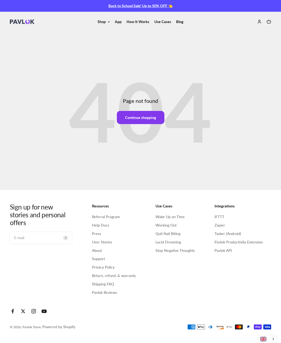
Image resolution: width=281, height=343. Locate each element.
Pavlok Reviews (104, 292)
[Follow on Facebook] (12, 311)
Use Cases (162, 21)
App (118, 21)
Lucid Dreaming (168, 242)
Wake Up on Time (170, 216)
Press (96, 233)
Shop (102, 21)
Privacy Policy (103, 267)
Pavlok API (223, 250)
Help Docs (100, 225)
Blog (179, 21)
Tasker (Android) (228, 233)
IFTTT (219, 216)
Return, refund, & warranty (114, 275)
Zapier (220, 225)
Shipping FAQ (103, 284)
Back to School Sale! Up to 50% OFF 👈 (140, 5)
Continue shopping (140, 117)
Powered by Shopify (58, 326)
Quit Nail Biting (168, 233)
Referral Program (106, 216)
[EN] (267, 339)
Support (98, 258)
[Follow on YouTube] (44, 311)
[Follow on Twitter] (23, 311)
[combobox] (267, 339)
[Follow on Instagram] (33, 311)
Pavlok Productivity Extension (239, 242)
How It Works (138, 21)
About (97, 250)
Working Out (166, 225)
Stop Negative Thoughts (175, 250)
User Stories (102, 242)
